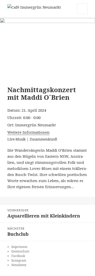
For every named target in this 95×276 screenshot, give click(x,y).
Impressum (19, 247)
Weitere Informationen (28, 132)
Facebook (18, 256)
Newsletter (19, 265)
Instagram (18, 260)
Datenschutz (20, 251)
